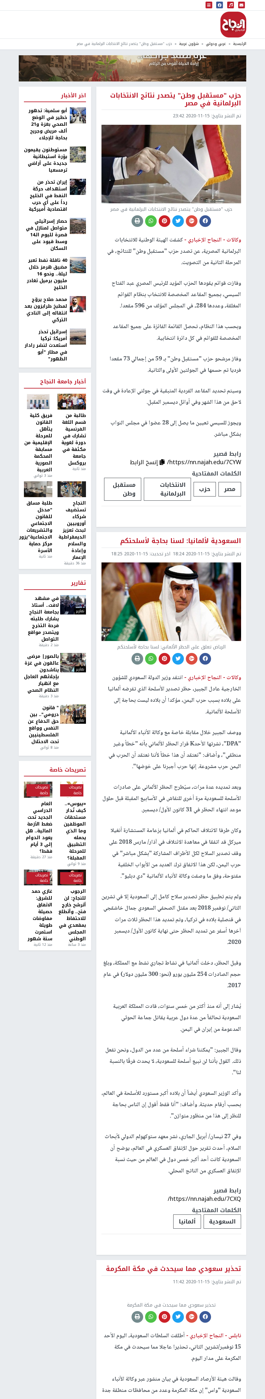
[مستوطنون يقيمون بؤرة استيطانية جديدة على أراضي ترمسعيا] (78, 154)
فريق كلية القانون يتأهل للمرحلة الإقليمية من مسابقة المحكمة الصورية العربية (38, 442)
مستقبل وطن (124, 489)
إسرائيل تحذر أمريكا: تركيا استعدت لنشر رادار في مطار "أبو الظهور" (46, 345)
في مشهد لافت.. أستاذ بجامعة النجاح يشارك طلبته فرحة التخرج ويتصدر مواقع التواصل (43, 619)
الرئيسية (239, 43)
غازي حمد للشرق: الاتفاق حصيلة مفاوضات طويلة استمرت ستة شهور (39, 915)
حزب (204, 489)
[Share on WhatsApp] (151, 221)
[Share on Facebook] (205, 221)
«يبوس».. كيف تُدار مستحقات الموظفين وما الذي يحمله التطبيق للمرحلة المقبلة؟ (75, 830)
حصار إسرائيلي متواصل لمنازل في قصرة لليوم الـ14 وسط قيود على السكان (46, 235)
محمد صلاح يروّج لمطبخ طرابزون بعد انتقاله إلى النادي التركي (45, 309)
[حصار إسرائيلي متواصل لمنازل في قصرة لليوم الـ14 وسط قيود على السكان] (78, 225)
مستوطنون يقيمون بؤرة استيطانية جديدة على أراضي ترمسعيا (45, 160)
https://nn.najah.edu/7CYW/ (204, 462)
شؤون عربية (189, 43)
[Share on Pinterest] (164, 221)
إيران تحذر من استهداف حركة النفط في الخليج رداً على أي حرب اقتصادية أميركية (48, 196)
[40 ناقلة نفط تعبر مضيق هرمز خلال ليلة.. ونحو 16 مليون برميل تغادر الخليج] (78, 265)
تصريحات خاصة (67, 770)
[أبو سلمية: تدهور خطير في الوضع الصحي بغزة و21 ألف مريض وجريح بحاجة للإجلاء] (78, 115)
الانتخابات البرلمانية (173, 489)
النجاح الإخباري (233, 24)
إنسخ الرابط (145, 462)
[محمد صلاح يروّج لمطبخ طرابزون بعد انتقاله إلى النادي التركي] (78, 304)
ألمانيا (187, 1221)
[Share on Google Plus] (191, 221)
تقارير (78, 583)
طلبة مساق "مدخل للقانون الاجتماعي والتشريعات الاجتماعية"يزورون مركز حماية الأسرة (38, 527)
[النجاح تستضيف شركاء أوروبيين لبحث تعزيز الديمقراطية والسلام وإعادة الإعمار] (72, 489)
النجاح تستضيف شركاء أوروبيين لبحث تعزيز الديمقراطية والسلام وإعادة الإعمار (72, 530)
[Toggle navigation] (209, 5)
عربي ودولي (216, 43)
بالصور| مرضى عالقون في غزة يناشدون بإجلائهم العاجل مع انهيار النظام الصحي (41, 673)
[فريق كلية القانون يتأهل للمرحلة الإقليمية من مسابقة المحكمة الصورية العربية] (38, 402)
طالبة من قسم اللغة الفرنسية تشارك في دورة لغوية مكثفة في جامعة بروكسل (73, 439)
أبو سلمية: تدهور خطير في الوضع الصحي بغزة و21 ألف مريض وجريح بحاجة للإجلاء (47, 124)
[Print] (137, 221)
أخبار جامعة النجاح (63, 382)
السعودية (222, 1221)
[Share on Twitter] (178, 221)
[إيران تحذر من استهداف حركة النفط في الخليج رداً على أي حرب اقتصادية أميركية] (78, 186)
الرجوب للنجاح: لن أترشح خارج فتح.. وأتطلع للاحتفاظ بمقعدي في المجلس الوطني (72, 915)
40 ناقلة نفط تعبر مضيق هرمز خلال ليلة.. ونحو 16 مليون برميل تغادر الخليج (47, 274)
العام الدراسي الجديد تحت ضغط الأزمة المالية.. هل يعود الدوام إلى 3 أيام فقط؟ (39, 827)
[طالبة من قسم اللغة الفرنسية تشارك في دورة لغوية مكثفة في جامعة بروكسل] (72, 402)
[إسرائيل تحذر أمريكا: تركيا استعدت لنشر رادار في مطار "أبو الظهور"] (78, 336)
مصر (230, 489)
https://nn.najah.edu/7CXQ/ (204, 1199)
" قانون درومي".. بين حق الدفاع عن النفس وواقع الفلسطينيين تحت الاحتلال (43, 724)
